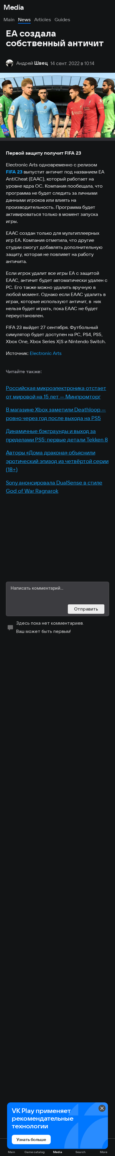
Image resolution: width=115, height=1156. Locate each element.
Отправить (86, 609)
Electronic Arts (46, 353)
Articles (42, 19)
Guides (62, 19)
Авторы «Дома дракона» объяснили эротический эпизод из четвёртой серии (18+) (57, 461)
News (24, 19)
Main (9, 19)
